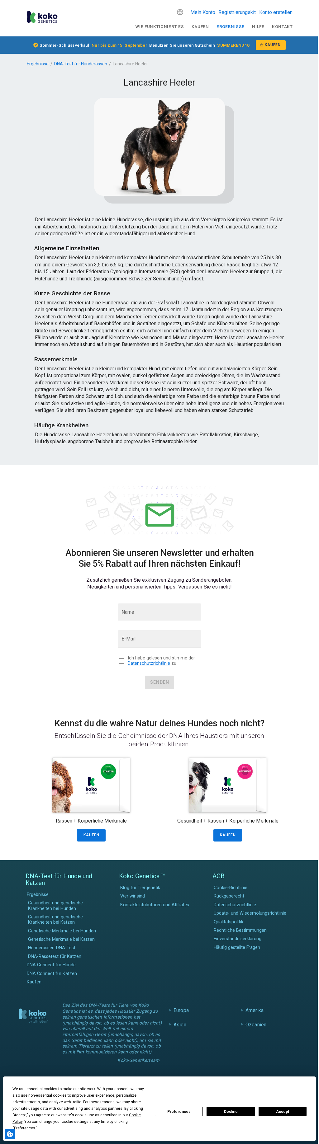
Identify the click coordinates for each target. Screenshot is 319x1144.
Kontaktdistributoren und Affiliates (154, 904)
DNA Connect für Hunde (51, 965)
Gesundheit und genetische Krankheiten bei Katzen (55, 919)
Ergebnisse (231, 26)
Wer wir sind (132, 896)
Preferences (179, 1111)
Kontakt (282, 26)
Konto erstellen (276, 12)
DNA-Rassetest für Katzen (54, 956)
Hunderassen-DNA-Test (51, 947)
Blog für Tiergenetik (140, 887)
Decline (231, 1111)
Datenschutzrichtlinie (149, 663)
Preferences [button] (24, 1128)
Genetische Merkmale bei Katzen (61, 939)
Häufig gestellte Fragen (237, 947)
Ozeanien (254, 1025)
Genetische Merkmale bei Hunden (62, 931)
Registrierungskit (237, 12)
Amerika (253, 1010)
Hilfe (258, 26)
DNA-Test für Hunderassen (80, 63)
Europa (179, 1010)
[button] (180, 12)
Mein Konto (202, 12)
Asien (178, 1025)
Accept (282, 1111)
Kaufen (200, 26)
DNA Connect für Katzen (52, 973)
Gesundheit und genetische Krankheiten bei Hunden (55, 905)
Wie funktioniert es (159, 26)
